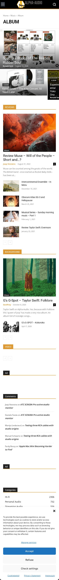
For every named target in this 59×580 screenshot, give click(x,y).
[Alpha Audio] (29, 4)
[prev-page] (5, 242)
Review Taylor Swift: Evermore (36, 227)
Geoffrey (7, 304)
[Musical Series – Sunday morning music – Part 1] (11, 216)
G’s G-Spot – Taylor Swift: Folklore (28, 300)
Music (13, 15)
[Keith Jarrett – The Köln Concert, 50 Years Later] (23, 82)
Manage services (28, 542)
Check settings (29, 568)
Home (5, 15)
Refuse (29, 559)
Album (6, 54)
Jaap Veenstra (9, 164)
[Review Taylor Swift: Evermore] (11, 231)
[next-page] (10, 242)
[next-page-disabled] (10, 337)
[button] (54, 510)
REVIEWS (9, 107)
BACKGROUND (12, 252)
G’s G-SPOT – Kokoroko (33, 322)
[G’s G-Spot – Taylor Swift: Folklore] (29, 277)
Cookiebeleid (13, 575)
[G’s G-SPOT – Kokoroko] (11, 326)
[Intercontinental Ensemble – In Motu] (11, 185)
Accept (29, 551)
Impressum (50, 575)
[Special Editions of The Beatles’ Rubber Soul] (29, 48)
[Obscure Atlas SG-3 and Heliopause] (11, 201)
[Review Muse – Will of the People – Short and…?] (29, 133)
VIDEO (8, 347)
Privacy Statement (32, 575)
